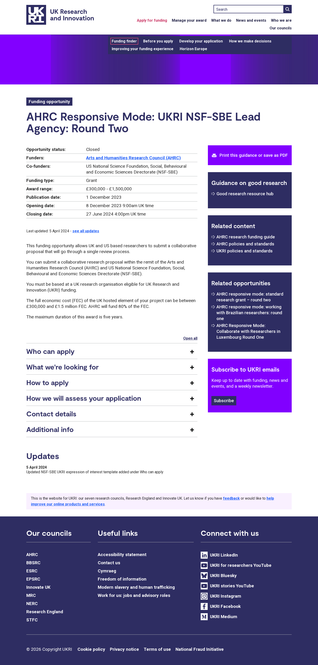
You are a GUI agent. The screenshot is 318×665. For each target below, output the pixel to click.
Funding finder (124, 41)
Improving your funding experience (142, 49)
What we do (221, 20)
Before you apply (158, 41)
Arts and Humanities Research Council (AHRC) (133, 157)
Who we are (281, 20)
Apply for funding (152, 20)
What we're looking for (62, 366)
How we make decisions (250, 41)
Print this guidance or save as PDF (254, 155)
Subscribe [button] (224, 400)
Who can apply (50, 351)
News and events (251, 20)
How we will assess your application (83, 398)
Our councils (281, 28)
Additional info (50, 429)
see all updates (85, 231)
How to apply (47, 382)
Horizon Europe (193, 49)
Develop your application (201, 41)
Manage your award (189, 20)
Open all (190, 338)
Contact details (51, 413)
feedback (231, 498)
